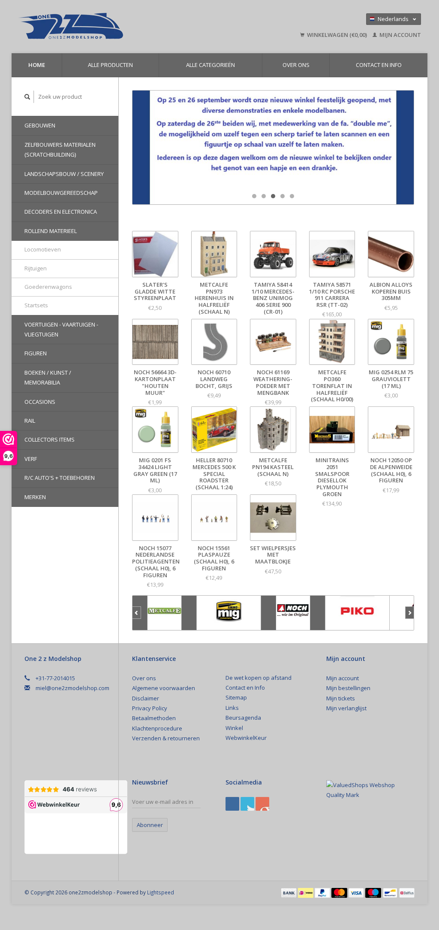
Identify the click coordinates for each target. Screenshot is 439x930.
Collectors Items (49, 439)
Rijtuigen (35, 268)
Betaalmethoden (154, 718)
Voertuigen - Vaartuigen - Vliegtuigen (61, 329)
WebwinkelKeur (246, 738)
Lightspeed (160, 892)
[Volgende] (409, 612)
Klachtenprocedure (157, 728)
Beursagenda (243, 717)
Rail (29, 420)
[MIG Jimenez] (229, 613)
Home (36, 65)
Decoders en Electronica (60, 211)
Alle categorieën (210, 65)
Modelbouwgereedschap (61, 193)
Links (232, 708)
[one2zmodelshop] (111, 26)
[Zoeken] (27, 97)
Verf (30, 459)
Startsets (36, 305)
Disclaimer (145, 698)
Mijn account (399, 35)
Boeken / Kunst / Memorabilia (47, 377)
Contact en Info (379, 65)
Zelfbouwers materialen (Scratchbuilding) (60, 149)
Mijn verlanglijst (346, 708)
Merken (35, 497)
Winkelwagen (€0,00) (337, 35)
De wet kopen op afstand (259, 678)
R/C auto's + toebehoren (59, 478)
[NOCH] (293, 613)
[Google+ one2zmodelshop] (247, 804)
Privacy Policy (149, 708)
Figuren (35, 353)
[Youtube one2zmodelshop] (262, 804)
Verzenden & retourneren (166, 738)
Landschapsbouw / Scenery (64, 174)
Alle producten (110, 65)
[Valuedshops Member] (370, 790)
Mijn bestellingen (348, 688)
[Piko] (357, 613)
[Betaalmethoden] (289, 892)
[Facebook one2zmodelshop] (232, 804)
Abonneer (150, 825)
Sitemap (236, 697)
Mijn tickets (340, 698)
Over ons (296, 65)
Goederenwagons (48, 287)
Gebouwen (39, 125)
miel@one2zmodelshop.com (72, 688)
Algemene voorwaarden (163, 688)
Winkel (234, 728)
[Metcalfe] (164, 613)
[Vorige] (136, 612)
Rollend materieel (50, 231)
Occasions (39, 402)
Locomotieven (42, 249)
